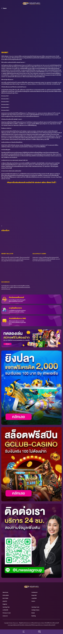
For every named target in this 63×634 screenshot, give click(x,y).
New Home (5, 592)
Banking (34, 616)
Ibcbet (33, 613)
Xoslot (33, 601)
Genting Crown (35, 607)
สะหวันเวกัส (5, 610)
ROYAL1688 (6, 595)
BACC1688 (5, 598)
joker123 (5, 601)
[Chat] (39, 632)
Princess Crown (7, 613)
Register (5, 604)
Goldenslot (34, 592)
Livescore (5, 616)
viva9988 (34, 598)
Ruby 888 (34, 595)
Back (5, 8)
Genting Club (6, 607)
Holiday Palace (35, 610)
